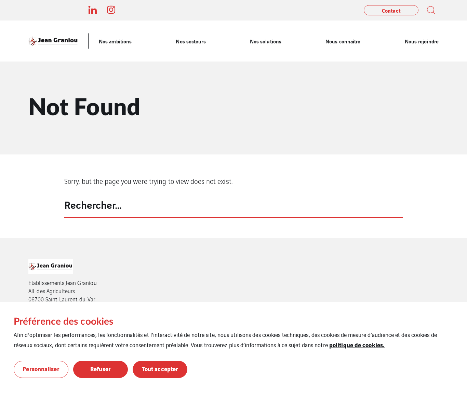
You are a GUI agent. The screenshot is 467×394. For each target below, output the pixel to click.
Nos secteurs (190, 41)
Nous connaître (342, 41)
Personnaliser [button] (41, 368)
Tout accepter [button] (160, 368)
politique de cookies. (357, 344)
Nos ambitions (115, 41)
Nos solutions (265, 41)
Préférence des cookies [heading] (63, 321)
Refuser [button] (100, 368)
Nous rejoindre (422, 41)
